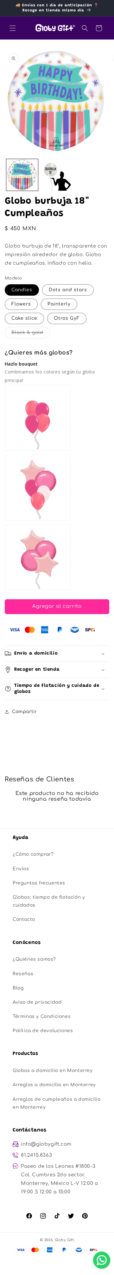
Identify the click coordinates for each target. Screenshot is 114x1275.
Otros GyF (67, 318)
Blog (18, 988)
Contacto (24, 919)
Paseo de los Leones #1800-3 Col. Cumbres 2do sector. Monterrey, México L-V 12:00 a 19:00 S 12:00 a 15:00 (59, 1179)
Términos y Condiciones (42, 1016)
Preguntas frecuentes (39, 883)
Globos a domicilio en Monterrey (53, 1070)
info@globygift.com (46, 1144)
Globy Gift (64, 1240)
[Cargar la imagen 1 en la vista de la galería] (22, 175)
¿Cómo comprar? (33, 854)
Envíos (21, 868)
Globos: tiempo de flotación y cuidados (49, 901)
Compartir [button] (24, 711)
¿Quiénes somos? (34, 959)
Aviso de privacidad (37, 1002)
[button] (13, 28)
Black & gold (30, 334)
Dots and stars (68, 289)
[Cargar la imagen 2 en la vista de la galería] (57, 175)
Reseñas (23, 973)
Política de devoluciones (43, 1030)
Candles (21, 289)
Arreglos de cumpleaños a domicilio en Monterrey (56, 1103)
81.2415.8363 (36, 1155)
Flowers (21, 304)
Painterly (59, 304)
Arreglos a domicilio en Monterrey (54, 1084)
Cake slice (24, 318)
